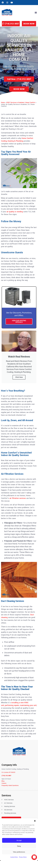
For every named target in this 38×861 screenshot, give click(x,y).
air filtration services (18, 498)
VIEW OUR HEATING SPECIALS (19, 321)
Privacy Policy (23, 857)
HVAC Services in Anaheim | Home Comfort (20, 103)
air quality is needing (15, 211)
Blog (3, 781)
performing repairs (12, 705)
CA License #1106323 (8, 772)
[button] (35, 821)
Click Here (19, 377)
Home (3, 103)
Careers (4, 783)
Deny (19, 846)
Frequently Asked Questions (10, 785)
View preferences (19, 852)
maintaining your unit (28, 705)
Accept (19, 840)
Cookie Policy (14, 857)
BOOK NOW (29, 23)
